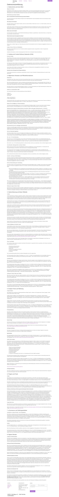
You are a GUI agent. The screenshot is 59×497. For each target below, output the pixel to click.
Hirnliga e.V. (15, 1)
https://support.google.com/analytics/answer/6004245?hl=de (17, 326)
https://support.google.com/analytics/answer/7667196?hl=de (24, 337)
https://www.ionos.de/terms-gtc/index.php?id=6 (15, 366)
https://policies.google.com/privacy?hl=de (16, 408)
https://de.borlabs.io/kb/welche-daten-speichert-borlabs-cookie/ (25, 236)
